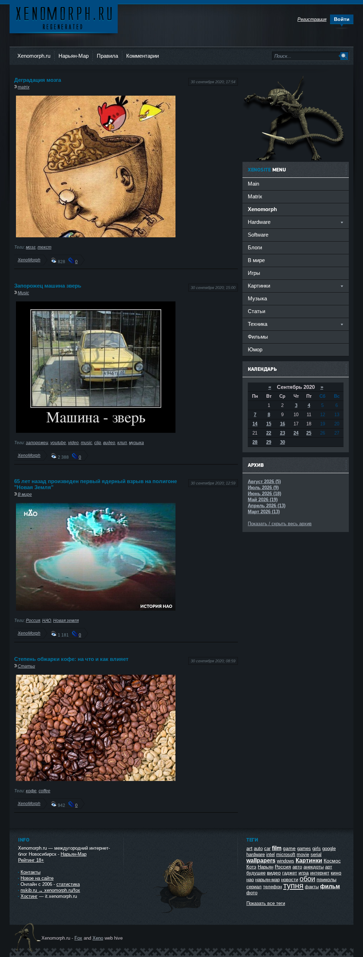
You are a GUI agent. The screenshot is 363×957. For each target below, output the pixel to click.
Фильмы (258, 337)
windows (285, 860)
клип (122, 442)
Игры (254, 273)
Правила (107, 56)
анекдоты (313, 867)
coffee (44, 790)
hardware (255, 854)
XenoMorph (29, 259)
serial (316, 854)
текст (44, 247)
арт (328, 867)
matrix (23, 87)
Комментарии (142, 56)
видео (109, 442)
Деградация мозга (37, 80)
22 (268, 433)
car (267, 848)
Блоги (255, 247)
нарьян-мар (267, 879)
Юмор (255, 349)
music (86, 442)
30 (282, 442)
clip (97, 442)
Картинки (309, 860)
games (304, 848)
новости (289, 879)
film (276, 848)
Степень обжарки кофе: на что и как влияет (71, 659)
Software (258, 235)
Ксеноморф (64, 17)
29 (268, 442)
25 (308, 433)
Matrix (255, 196)
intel (270, 854)
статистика (68, 884)
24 (296, 433)
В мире (25, 494)
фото (251, 892)
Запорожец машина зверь (47, 286)
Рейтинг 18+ (31, 860)
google (329, 848)
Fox (78, 938)
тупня (293, 885)
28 (254, 442)
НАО (46, 620)
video (73, 442)
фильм (330, 886)
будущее (256, 873)
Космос (332, 860)
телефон (272, 886)
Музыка (257, 298)
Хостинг (29, 896)
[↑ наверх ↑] (180, 913)
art (249, 848)
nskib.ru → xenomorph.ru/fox (50, 890)
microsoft (285, 854)
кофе (31, 790)
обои (307, 879)
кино (336, 873)
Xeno (98, 938)
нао (250, 879)
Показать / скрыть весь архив (280, 523)
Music (23, 292)
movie (303, 854)
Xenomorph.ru (33, 56)
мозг (30, 247)
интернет (319, 873)
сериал (254, 886)
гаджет (289, 873)
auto (258, 848)
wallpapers (260, 860)
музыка (136, 442)
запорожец (37, 442)
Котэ (251, 867)
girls (316, 848)
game (289, 848)
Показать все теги (265, 903)
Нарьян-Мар (73, 56)
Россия (33, 620)
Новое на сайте (37, 878)
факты (312, 886)
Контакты (30, 872)
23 (282, 433)
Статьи (26, 666)
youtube (58, 442)
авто (297, 867)
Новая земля (66, 620)
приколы (326, 879)
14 (254, 423)
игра (303, 873)
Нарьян (265, 867)
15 (268, 423)
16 (282, 423)
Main (253, 184)
